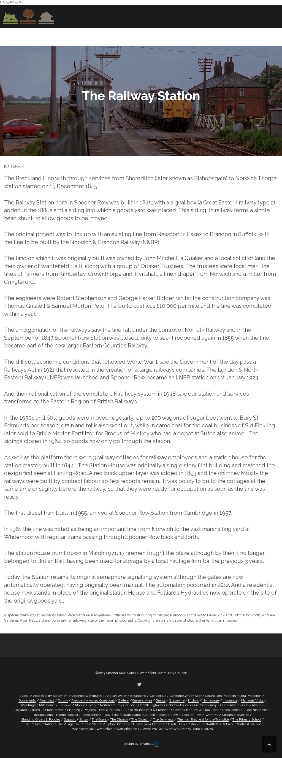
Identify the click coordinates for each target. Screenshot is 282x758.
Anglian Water (116, 696)
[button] (270, 37)
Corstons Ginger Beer (186, 696)
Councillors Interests (220, 696)
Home (39, 36)
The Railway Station (38, 724)
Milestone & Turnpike (55, 705)
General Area (142, 700)
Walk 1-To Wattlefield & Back (212, 724)
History (169, 36)
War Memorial (82, 729)
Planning (73, 710)
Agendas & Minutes (87, 696)
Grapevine (92, 36)
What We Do (152, 729)
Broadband (138, 696)
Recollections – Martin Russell (55, 715)
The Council (140, 719)
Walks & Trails (247, 724)
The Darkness (163, 719)
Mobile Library (85, 705)
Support (70, 719)
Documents (27, 700)
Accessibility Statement (51, 696)
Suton (83, 719)
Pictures (20, 710)
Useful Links (207, 36)
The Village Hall (68, 724)
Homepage (210, 700)
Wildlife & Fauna (200, 729)
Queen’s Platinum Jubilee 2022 (195, 710)
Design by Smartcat (138, 744)
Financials (46, 700)
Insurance (230, 700)
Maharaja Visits (252, 700)
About (58, 36)
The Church (119, 719)
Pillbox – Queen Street (47, 710)
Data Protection (250, 696)
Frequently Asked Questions (93, 700)
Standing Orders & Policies (40, 719)
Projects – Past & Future (102, 710)
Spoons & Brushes (235, 715)
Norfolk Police (179, 705)
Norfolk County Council (117, 705)
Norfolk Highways (151, 705)
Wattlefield (104, 729)
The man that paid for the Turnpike (203, 719)
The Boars (99, 719)
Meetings (28, 705)
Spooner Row (168, 715)
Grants (161, 700)
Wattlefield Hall (127, 729)
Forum (63, 700)
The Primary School (246, 719)
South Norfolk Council (138, 715)
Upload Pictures (117, 724)
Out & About (229, 705)
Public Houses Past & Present (145, 710)
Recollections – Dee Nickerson (245, 710)
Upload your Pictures (148, 724)
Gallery (123, 700)
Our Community (128, 36)
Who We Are (175, 729)
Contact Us (249, 36)
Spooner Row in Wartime (199, 715)
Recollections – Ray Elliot (100, 715)
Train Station (93, 724)
